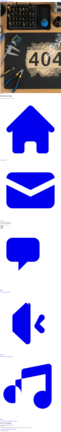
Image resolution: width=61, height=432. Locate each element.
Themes (12, 425)
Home (1, 1)
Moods (9, 425)
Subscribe (10, 429)
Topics (1, 425)
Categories (4, 425)
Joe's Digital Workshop (3, 0)
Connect (12, 1)
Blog (3, 1)
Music (7, 1)
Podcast (5, 1)
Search (10, 1)
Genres (7, 425)
